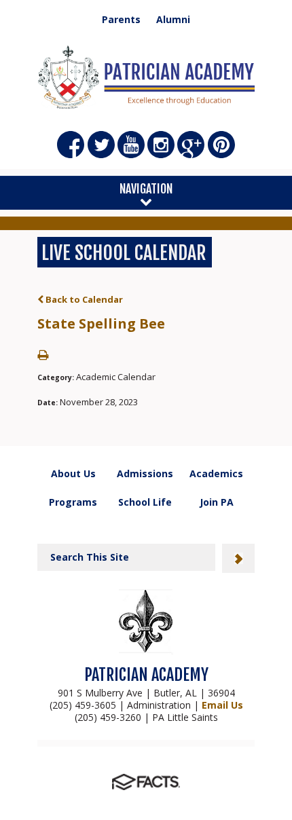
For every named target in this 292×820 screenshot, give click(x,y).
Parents (121, 20)
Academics (216, 473)
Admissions (145, 473)
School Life (145, 502)
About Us (73, 473)
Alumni (173, 20)
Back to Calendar (83, 299)
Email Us (222, 704)
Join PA (217, 502)
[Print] (42, 356)
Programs (73, 502)
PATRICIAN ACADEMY (146, 675)
